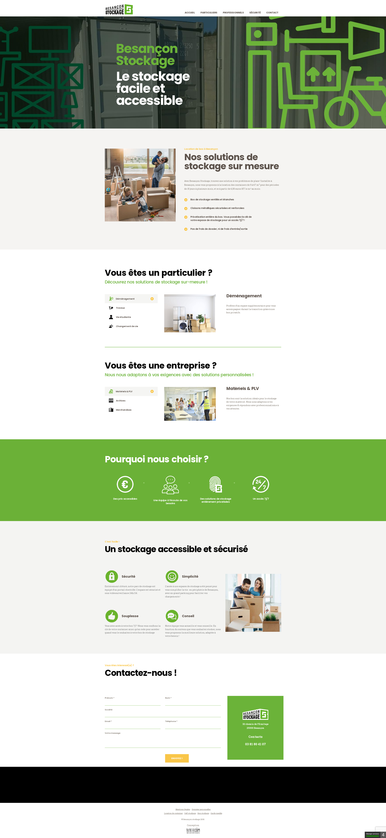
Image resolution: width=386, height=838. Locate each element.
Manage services (372, 834)
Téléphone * (171, 721)
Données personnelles (201, 809)
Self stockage (190, 813)
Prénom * (109, 698)
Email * (108, 721)
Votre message (112, 733)
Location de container (173, 813)
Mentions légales (183, 809)
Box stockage (203, 813)
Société (108, 709)
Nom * (168, 698)
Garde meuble (216, 813)
